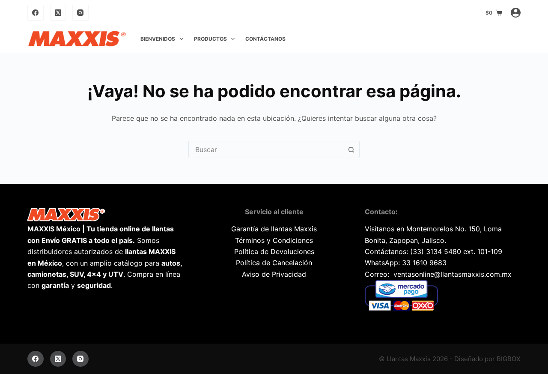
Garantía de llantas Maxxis (274, 228)
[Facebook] (35, 13)
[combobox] (266, 149)
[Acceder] (516, 13)
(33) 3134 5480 (435, 251)
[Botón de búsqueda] (351, 149)
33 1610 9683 (424, 262)
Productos (210, 39)
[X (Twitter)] (58, 13)
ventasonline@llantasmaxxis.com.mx (452, 274)
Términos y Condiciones (274, 240)
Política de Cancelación (274, 262)
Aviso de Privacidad (274, 274)
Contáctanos (265, 39)
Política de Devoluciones (274, 251)
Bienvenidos (157, 39)
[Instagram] (80, 13)
